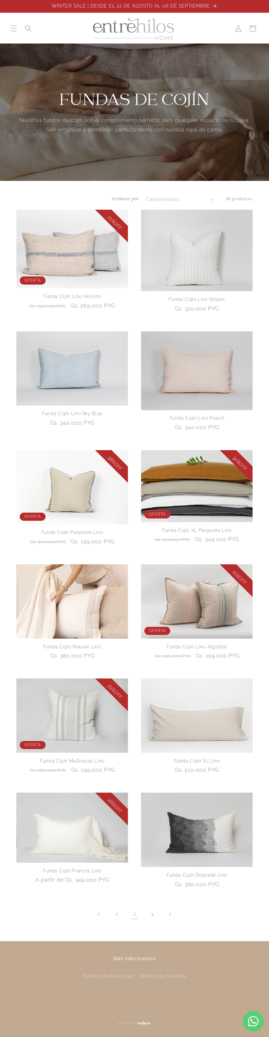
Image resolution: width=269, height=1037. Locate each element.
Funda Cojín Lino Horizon (72, 296)
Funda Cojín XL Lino (197, 761)
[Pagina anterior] (99, 914)
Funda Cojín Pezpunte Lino (72, 532)
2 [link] (134, 914)
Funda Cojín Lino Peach (197, 418)
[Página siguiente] (170, 914)
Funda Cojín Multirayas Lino (72, 761)
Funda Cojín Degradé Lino (197, 875)
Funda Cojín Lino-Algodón (197, 646)
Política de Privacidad (108, 976)
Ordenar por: (125, 199)
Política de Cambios (163, 976)
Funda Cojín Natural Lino (72, 646)
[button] (14, 28)
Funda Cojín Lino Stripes (197, 299)
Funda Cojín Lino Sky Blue (72, 413)
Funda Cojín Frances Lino (72, 870)
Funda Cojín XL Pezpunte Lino (197, 530)
